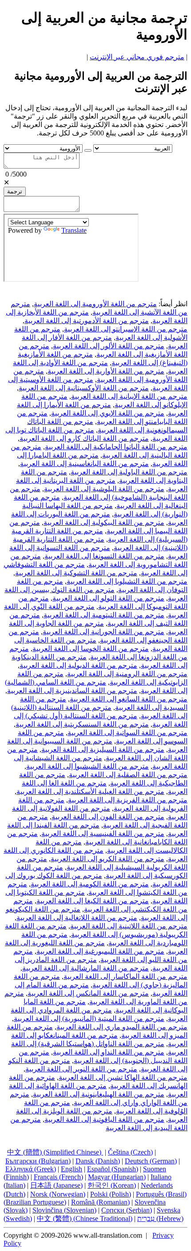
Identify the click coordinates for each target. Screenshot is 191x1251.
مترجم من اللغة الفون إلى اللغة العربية (108, 816)
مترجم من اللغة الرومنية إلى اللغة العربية (127, 673)
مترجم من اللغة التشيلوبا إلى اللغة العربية (127, 581)
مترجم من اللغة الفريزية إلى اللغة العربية (127, 800)
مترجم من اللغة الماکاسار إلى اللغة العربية (125, 976)
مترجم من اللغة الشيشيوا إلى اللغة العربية (87, 766)
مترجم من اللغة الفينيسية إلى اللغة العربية (102, 833)
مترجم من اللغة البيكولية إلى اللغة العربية (104, 522)
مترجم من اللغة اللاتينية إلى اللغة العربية (128, 926)
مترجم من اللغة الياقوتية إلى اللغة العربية (104, 1119)
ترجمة (14, 191)
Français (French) (58, 1177)
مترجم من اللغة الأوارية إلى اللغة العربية (106, 371)
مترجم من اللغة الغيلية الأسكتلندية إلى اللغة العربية (90, 791)
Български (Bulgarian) (38, 1161)
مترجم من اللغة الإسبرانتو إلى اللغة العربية (125, 329)
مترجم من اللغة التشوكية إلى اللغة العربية (76, 573)
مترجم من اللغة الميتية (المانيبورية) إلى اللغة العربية (89, 1018)
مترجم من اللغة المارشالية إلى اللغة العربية (85, 968)
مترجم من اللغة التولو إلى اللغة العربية (108, 598)
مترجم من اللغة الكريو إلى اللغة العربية (107, 858)
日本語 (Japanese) (56, 1185)
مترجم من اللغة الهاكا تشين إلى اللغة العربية (123, 1077)
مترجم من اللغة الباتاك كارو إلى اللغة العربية (84, 438)
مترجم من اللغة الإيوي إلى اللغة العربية (107, 413)
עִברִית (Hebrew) (160, 1218)
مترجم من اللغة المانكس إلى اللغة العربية (88, 993)
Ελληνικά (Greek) (30, 1169)
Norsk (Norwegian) (57, 1194)
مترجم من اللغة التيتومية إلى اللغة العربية (104, 615)
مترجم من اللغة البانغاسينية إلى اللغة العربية (84, 463)
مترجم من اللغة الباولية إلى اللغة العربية (129, 472)
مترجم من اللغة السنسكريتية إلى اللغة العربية (82, 724)
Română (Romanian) (100, 1202)
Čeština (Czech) (130, 1152)
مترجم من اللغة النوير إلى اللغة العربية (81, 1069)
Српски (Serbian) (126, 1210)
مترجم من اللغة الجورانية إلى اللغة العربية (103, 631)
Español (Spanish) (112, 1169)
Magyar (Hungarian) (117, 1177)
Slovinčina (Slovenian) (64, 1210)
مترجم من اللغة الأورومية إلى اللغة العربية (95, 304)
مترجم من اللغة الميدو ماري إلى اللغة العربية (121, 1027)
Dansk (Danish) (98, 1161)
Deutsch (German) (151, 1161)
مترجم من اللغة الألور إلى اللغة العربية (108, 346)
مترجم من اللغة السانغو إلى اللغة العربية (128, 699)
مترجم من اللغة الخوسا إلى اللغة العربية (90, 648)
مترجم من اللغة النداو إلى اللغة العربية (108, 1052)
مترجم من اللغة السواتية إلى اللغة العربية (127, 732)
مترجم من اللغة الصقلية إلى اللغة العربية (128, 774)
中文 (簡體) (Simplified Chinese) (55, 1152)
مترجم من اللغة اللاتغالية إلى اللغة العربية (76, 917)
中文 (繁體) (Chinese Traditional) (84, 1218)
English (71, 1169)
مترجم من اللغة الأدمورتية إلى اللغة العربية (86, 320)
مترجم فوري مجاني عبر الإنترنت (137, 57)
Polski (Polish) (110, 1194)
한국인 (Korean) (112, 1185)
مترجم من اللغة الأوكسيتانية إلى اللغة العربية (84, 388)
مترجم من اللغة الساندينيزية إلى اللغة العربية (72, 690)
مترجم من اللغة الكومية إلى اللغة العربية (90, 884)
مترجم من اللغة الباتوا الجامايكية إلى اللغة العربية (116, 446)
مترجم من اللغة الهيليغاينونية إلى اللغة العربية (98, 1094)
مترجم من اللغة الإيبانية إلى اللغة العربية (129, 396)
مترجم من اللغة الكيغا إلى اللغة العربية (92, 901)
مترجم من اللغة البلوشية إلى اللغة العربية (104, 489)
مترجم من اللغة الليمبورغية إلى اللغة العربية (100, 951)
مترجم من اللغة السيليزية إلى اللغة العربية (102, 749)
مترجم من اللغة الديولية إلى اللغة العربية (78, 665)
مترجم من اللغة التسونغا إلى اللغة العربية (104, 556)
